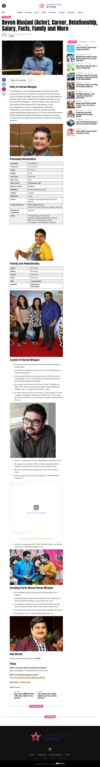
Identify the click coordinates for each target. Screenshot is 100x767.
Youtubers (52, 12)
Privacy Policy (42, 755)
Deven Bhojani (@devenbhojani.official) (29, 677)
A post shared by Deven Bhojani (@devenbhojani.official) (36, 538)
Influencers (71, 12)
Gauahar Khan (25, 682)
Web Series (61, 12)
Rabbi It (12, 36)
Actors (36, 12)
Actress (44, 12)
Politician (28, 12)
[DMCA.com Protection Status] (60, 764)
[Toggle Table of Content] (29, 80)
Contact (80, 12)
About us (32, 755)
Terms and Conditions (56, 755)
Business (19, 12)
